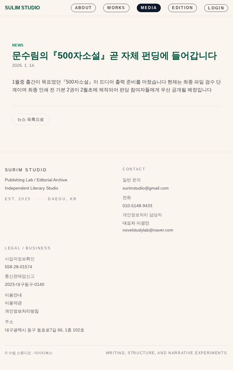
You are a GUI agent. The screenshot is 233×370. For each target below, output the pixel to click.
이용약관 (13, 302)
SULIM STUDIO (22, 7)
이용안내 (13, 295)
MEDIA (149, 7)
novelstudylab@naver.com (148, 230)
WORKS (116, 7)
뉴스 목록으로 (30, 119)
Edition (182, 7)
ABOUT (83, 7)
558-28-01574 (18, 266)
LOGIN (216, 8)
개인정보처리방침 (22, 311)
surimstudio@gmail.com (146, 188)
